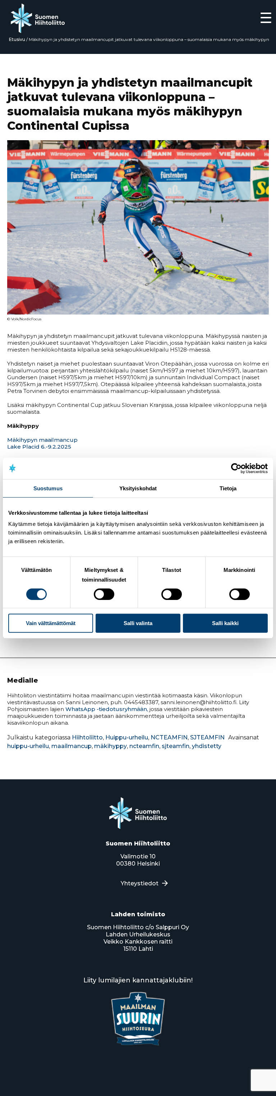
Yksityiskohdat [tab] (138, 488)
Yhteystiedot (139, 883)
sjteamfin (175, 746)
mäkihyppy (110, 746)
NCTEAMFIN (169, 737)
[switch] (104, 594)
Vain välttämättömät (50, 623)
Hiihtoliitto (87, 737)
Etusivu (17, 39)
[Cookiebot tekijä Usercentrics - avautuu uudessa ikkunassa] (236, 468)
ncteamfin (144, 746)
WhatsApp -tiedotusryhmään (106, 709)
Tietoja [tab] (228, 488)
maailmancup (71, 746)
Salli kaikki (225, 623)
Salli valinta (138, 623)
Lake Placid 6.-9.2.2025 (39, 446)
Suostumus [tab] (48, 488)
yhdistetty (206, 746)
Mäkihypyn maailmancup (42, 439)
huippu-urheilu (28, 746)
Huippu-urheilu (126, 737)
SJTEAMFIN (207, 737)
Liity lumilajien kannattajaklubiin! (138, 980)
